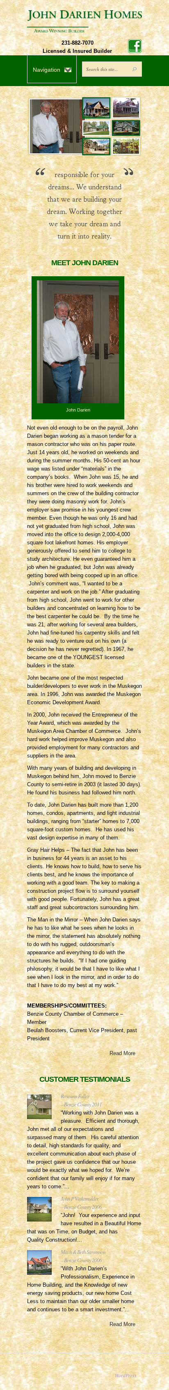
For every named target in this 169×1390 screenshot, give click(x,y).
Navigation (46, 69)
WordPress (126, 1375)
